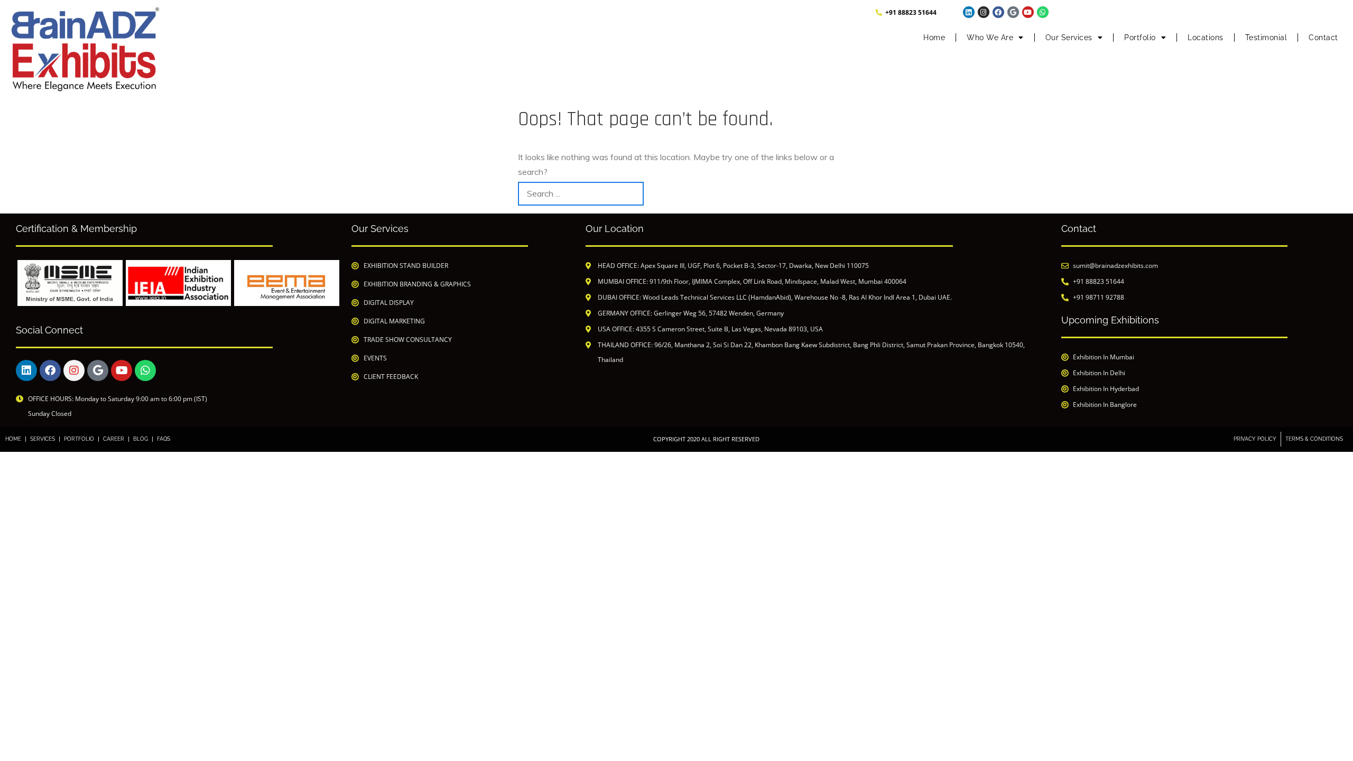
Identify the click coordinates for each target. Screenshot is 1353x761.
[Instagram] (983, 12)
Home (934, 37)
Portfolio (1140, 37)
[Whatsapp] (1043, 12)
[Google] (1013, 12)
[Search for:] (581, 194)
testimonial (1266, 37)
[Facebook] (998, 12)
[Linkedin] (969, 12)
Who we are (990, 37)
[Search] (823, 194)
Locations (1206, 37)
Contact (1323, 37)
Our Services (1068, 37)
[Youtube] (1028, 12)
